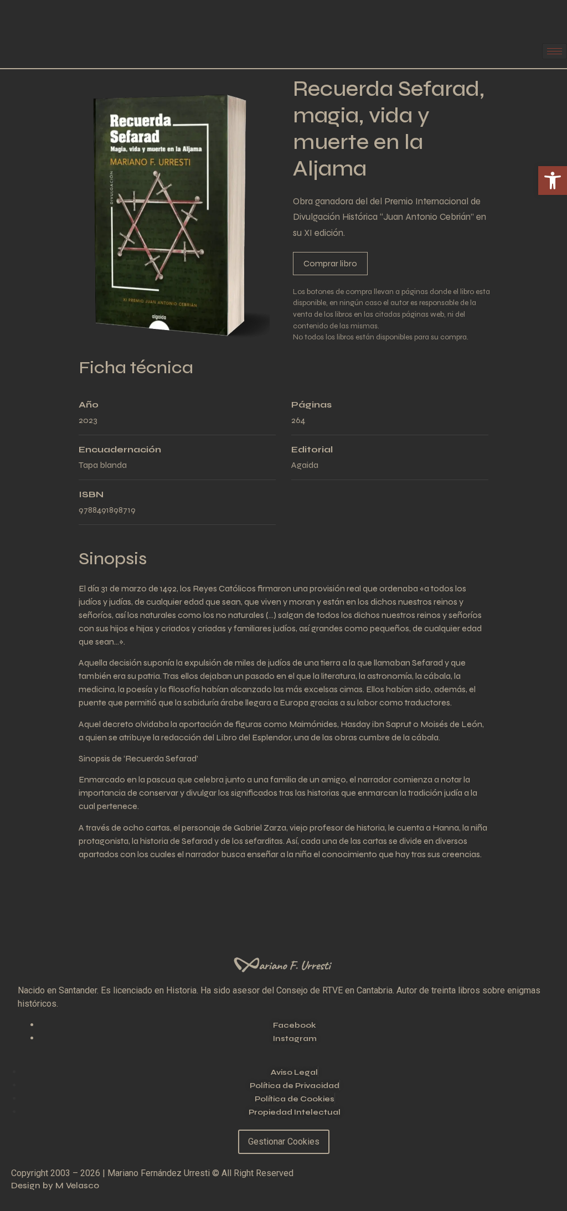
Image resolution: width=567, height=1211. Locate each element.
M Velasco (77, 1185)
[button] (552, 180)
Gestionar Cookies (283, 1141)
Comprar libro (330, 263)
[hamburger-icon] (554, 51)
